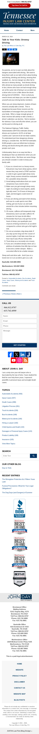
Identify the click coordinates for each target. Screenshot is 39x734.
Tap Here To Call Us (19, 5)
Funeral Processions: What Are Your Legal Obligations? (17, 487)
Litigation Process (11, 406)
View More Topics (8, 444)
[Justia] (28, 354)
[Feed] (25, 360)
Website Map (19, 694)
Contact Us (19, 688)
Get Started (19, 345)
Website (19, 670)
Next (19, 294)
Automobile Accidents (15, 278)
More (33, 30)
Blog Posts (19, 700)
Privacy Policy (19, 676)
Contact (19, 30)
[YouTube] (14, 360)
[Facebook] (11, 354)
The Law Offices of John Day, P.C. (19, 725)
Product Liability (10, 435)
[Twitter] (16, 354)
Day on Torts (6, 468)
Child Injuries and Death (13, 427)
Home (6, 30)
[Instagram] (19, 360)
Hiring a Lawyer (10, 423)
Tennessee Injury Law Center (19, 18)
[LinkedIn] (22, 354)
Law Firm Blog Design (19, 731)
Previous (6, 294)
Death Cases (9, 402)
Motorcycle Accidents (21, 280)
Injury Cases (10, 280)
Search (33, 456)
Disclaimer (19, 682)
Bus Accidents (26, 278)
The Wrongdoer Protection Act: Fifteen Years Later (18, 480)
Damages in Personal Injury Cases (17, 431)
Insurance (8, 439)
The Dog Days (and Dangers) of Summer (17, 492)
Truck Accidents (10, 410)
